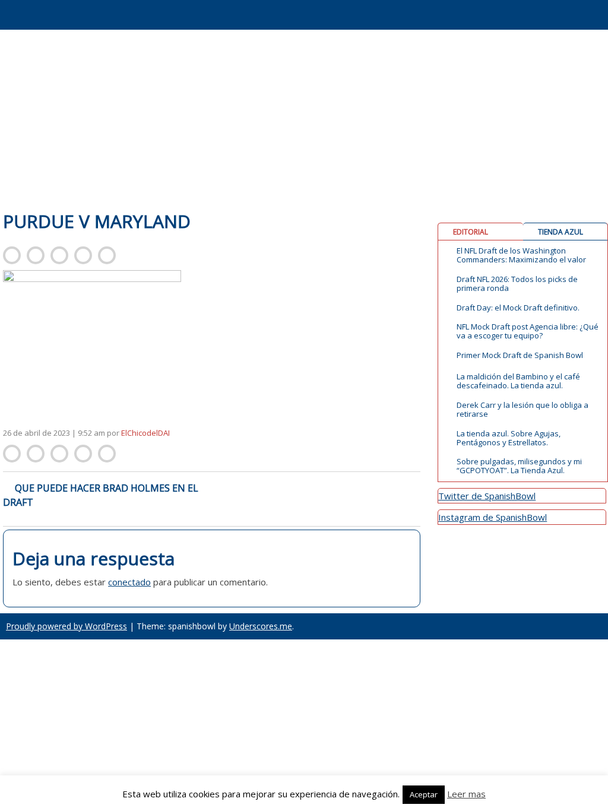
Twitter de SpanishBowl (487, 496)
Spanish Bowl (77, 12)
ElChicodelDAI (145, 432)
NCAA (496, 7)
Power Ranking (541, 26)
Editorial (470, 232)
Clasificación (406, 26)
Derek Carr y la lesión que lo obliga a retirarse (522, 410)
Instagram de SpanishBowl (492, 517)
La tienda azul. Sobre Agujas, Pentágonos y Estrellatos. (508, 438)
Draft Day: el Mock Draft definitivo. (518, 307)
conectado (129, 582)
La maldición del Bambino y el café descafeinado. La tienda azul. (518, 381)
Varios (586, 7)
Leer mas (466, 794)
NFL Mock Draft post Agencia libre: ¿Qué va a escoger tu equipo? (527, 331)
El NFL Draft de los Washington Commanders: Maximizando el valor (521, 255)
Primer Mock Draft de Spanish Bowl (520, 355)
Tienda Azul (560, 232)
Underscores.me (260, 626)
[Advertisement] (304, 119)
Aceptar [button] (424, 794)
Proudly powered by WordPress (66, 626)
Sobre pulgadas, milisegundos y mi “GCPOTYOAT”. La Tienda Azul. (519, 466)
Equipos (452, 7)
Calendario (362, 26)
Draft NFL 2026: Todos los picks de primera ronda (517, 284)
